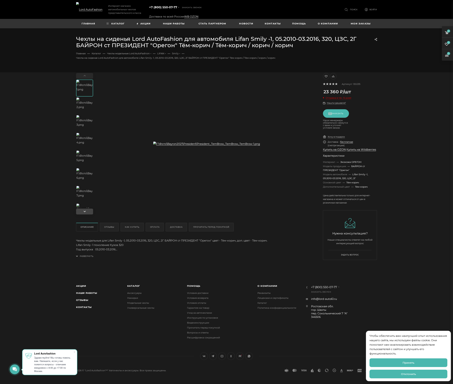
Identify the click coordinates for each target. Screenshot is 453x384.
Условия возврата (197, 297)
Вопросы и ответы (198, 332)
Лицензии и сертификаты (272, 297)
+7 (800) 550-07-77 (163, 7)
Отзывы (109, 227)
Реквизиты (264, 293)
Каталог (133, 285)
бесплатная (346, 142)
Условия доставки (197, 293)
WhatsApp (249, 356)
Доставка (176, 227)
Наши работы (86, 293)
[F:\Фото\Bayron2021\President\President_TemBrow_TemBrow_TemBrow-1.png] (206, 143)
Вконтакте (204, 356)
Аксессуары (134, 293)
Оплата (155, 227)
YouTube (222, 356)
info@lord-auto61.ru (324, 299)
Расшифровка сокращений (203, 337)
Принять (408, 362)
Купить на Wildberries (361, 149)
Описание (87, 227)
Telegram (213, 356)
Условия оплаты (196, 302)
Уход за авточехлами (199, 312)
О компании (267, 285)
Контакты (83, 307)
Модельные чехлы (138, 302)
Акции (81, 285)
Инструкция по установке (202, 317)
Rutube (240, 356)
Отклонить (408, 374)
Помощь (193, 285)
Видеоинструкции (198, 322)
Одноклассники (231, 356)
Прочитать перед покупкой (211, 227)
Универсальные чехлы (140, 307)
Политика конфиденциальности (276, 307)
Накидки (132, 297)
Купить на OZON (334, 149)
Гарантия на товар (198, 307)
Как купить (132, 227)
